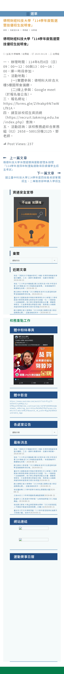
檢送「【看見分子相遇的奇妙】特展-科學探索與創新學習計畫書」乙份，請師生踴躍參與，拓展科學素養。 (35, 276)
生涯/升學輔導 (13, 53)
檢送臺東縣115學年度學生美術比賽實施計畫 (32, 489)
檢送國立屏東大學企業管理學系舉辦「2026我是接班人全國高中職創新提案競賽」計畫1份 (35, 505)
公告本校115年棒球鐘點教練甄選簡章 (29, 495)
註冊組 (25, 53)
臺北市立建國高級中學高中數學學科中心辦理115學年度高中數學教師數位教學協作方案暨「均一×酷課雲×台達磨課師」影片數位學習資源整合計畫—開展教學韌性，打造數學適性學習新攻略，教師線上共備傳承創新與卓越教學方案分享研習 (35, 302)
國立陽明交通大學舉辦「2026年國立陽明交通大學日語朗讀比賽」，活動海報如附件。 (35, 311)
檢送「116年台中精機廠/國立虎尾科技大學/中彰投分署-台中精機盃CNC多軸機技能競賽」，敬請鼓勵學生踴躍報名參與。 (35, 285)
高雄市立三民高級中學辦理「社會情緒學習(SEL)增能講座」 (35, 499)
